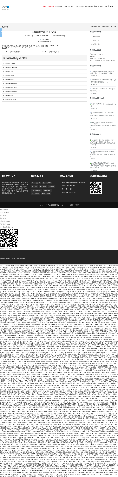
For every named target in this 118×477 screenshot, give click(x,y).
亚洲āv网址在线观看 (108, 469)
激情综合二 (8, 341)
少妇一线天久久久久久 (27, 395)
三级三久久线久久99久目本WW (26, 411)
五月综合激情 (4, 365)
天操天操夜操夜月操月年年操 (17, 457)
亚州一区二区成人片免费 (7, 372)
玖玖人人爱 (88, 343)
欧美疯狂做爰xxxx (29, 350)
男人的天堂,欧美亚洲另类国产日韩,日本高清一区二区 (74, 387)
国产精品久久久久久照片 (31, 424)
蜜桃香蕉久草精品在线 (38, 278)
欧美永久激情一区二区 (80, 415)
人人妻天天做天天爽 (60, 271)
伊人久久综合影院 (56, 282)
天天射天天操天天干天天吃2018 (74, 439)
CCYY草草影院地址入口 (27, 286)
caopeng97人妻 (82, 295)
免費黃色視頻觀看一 (90, 269)
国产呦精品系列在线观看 (101, 371)
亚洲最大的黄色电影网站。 (77, 435)
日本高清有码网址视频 (84, 363)
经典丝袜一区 (35, 409)
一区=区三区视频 (14, 304)
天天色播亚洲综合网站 (6, 433)
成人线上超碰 (69, 284)
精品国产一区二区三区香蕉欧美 (23, 302)
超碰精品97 (97, 441)
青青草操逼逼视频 (82, 289)
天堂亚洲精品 (112, 415)
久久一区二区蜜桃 (14, 286)
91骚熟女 (76, 356)
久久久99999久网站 (14, 456)
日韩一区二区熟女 (99, 354)
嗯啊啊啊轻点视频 (69, 278)
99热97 (16, 433)
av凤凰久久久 (24, 295)
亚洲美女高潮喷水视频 (60, 398)
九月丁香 (2, 350)
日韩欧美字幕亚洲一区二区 (24, 300)
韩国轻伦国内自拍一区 (34, 289)
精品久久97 (25, 348)
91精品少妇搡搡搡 (29, 326)
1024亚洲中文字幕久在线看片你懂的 (66, 382)
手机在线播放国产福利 (74, 409)
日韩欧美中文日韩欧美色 (23, 311)
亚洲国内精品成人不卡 (75, 461)
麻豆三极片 (107, 352)
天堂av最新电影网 (82, 267)
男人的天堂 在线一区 (36, 293)
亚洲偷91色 (82, 297)
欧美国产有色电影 (87, 315)
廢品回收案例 (80, 6)
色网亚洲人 (113, 457)
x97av (112, 354)
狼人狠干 (61, 284)
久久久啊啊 (21, 317)
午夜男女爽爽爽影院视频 (105, 313)
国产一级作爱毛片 (13, 450)
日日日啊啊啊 (101, 367)
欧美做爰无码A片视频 (57, 472)
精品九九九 (5, 363)
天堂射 (16, 400)
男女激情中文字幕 (31, 450)
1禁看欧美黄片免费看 (36, 398)
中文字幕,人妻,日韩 (79, 284)
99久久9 (107, 324)
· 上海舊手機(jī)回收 (9, 79)
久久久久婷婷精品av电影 (77, 343)
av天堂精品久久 (42, 391)
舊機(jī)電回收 (88, 201)
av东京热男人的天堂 (20, 371)
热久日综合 (90, 359)
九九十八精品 (106, 358)
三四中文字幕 (56, 450)
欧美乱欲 (8, 385)
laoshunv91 (55, 385)
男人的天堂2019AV (84, 280)
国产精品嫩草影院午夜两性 (81, 361)
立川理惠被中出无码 (14, 334)
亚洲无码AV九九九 (75, 310)
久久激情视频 (24, 452)
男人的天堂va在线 (55, 456)
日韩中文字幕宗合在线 (39, 284)
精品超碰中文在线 (62, 430)
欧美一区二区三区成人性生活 (103, 372)
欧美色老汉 (41, 319)
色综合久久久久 (4, 398)
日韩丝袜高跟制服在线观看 (18, 323)
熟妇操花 (81, 282)
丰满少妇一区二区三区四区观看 (9, 454)
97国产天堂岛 (103, 398)
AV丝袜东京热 (86, 347)
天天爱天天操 (102, 330)
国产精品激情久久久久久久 (18, 306)
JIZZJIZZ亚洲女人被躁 (40, 310)
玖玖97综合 (77, 457)
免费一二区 (74, 443)
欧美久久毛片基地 (88, 461)
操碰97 (12, 269)
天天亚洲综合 (83, 274)
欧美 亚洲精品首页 (52, 310)
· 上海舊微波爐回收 (8, 75)
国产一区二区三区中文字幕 (108, 321)
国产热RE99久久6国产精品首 (36, 441)
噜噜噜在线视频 (104, 437)
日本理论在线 (52, 343)
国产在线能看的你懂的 (82, 393)
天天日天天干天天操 (103, 369)
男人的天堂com (76, 352)
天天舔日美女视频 (59, 297)
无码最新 (95, 400)
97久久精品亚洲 (64, 313)
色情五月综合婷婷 (70, 391)
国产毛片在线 (41, 430)
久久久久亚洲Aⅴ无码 (54, 470)
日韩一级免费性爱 (32, 457)
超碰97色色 (32, 359)
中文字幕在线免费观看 (19, 385)
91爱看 (81, 269)
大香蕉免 (108, 269)
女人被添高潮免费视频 (11, 413)
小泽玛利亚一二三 (98, 409)
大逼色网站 (43, 341)
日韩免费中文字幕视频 (96, 467)
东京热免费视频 (23, 474)
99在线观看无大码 (83, 472)
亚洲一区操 (78, 337)
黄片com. (90, 426)
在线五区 (40, 274)
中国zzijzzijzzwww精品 (62, 347)
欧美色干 (81, 441)
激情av (7, 402)
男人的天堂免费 (6, 396)
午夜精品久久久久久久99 (49, 371)
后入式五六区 (68, 356)
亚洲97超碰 (55, 467)
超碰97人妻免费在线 (62, 441)
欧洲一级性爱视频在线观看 (56, 391)
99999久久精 (99, 463)
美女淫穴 (56, 411)
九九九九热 (69, 367)
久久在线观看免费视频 (71, 269)
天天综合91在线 (4, 406)
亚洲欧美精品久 (17, 443)
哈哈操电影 (35, 311)
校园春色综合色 (4, 323)
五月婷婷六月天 (26, 419)
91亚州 (107, 448)
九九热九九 (13, 363)
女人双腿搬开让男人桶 (43, 308)
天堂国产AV (88, 454)
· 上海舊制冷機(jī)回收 (9, 99)
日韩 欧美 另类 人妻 (89, 376)
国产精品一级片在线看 (16, 424)
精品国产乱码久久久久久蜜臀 (33, 467)
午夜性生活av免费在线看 (57, 337)
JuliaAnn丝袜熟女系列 (8, 430)
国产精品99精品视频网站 (110, 341)
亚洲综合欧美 (112, 334)
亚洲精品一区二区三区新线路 (86, 265)
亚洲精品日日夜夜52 (36, 317)
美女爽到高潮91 (37, 408)
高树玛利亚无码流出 (49, 291)
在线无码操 (30, 306)
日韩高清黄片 (51, 389)
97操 (45, 389)
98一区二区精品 (22, 406)
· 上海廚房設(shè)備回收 (10, 67)
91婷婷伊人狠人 (44, 337)
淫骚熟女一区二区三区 (99, 311)
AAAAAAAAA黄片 (34, 341)
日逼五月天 (62, 308)
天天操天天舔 (64, 411)
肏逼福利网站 (37, 345)
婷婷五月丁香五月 (108, 435)
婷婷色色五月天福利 (80, 424)
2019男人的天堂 (9, 297)
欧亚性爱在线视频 (54, 306)
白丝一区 (59, 463)
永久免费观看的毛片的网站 (72, 317)
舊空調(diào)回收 (58, 201)
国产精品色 (3, 343)
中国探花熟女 (97, 358)
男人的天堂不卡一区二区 (92, 465)
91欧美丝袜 (92, 304)
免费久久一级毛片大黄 (35, 452)
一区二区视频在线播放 (76, 313)
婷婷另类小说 (19, 326)
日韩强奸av (100, 395)
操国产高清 (88, 378)
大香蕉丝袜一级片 (47, 363)
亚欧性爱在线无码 (51, 430)
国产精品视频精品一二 (56, 326)
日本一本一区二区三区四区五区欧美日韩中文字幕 (93, 422)
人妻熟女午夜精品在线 (70, 400)
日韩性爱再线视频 (9, 367)
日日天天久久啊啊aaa (60, 339)
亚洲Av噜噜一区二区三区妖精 (97, 348)
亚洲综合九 (89, 287)
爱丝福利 (109, 420)
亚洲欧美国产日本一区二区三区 (82, 328)
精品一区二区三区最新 (8, 311)
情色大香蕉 (16, 341)
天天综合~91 (67, 372)
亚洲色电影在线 (19, 269)
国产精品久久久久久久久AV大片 (41, 358)
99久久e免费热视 (58, 372)
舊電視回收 (67, 201)
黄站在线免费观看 (11, 361)
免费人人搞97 (59, 278)
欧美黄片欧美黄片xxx (15, 339)
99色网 (18, 430)
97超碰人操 (40, 474)
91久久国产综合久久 (71, 472)
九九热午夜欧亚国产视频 (26, 433)
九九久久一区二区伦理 (85, 321)
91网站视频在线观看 (60, 417)
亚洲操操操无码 (91, 350)
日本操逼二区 (27, 273)
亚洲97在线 (77, 463)
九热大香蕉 (80, 395)
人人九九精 (98, 286)
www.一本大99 (47, 372)
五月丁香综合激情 (87, 371)
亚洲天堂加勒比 (19, 467)
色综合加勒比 (48, 361)
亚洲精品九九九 (22, 426)
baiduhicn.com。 (52, 273)
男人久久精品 (96, 328)
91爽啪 (103, 323)
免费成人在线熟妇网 (39, 265)
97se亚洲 (35, 300)
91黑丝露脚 (46, 408)
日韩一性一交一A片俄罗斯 (39, 470)
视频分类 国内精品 (107, 271)
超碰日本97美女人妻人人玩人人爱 (40, 332)
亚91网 (92, 286)
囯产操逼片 (100, 411)
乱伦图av (5, 332)
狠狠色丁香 (45, 356)
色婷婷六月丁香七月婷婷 (85, 308)
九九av (31, 295)
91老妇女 (33, 274)
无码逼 (58, 389)
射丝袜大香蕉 (64, 433)
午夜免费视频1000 (95, 361)
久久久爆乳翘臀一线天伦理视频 (45, 347)
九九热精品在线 (22, 435)
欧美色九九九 (74, 300)
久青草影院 (69, 465)
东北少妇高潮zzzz (101, 334)
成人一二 (66, 311)
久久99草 (96, 308)
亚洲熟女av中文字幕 (88, 463)
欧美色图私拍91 (62, 409)
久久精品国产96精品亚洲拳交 (75, 378)
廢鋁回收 (27, 201)
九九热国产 (7, 287)
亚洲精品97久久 (99, 359)
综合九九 (11, 319)
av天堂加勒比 (85, 446)
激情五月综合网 (100, 347)
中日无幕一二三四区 (8, 326)
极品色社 (24, 334)
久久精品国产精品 (46, 313)
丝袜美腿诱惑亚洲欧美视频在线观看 (66, 452)
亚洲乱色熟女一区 (21, 461)
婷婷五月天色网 (79, 341)
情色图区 (108, 472)
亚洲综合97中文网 (11, 404)
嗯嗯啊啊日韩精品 (61, 393)
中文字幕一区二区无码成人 (25, 404)
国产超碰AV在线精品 (15, 348)
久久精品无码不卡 (21, 415)
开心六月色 (32, 474)
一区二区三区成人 (37, 291)
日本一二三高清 (50, 393)
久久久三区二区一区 (94, 271)
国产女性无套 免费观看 (17, 280)
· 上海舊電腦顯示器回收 (10, 91)
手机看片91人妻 (103, 387)
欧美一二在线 (75, 332)
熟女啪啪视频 (98, 380)
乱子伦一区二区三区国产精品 (99, 402)
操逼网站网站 (113, 396)
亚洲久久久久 (112, 408)
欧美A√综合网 (72, 363)
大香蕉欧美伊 (108, 315)
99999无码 (98, 444)
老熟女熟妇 (41, 443)
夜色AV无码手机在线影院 (70, 321)
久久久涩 (104, 374)
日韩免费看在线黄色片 (103, 291)
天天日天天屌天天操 (87, 380)
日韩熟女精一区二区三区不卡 (33, 382)
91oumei (82, 432)
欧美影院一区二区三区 (41, 469)
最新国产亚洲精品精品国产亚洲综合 (42, 271)
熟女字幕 (109, 347)
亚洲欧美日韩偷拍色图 (55, 469)
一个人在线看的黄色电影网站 (63, 384)
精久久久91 (56, 348)
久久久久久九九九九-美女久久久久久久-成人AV (48, 402)
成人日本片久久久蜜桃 (50, 437)
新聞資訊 (101, 6)
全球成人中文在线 (67, 389)
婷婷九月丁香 (10, 284)
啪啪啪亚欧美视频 (49, 287)
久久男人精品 (66, 282)
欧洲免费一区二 (48, 398)
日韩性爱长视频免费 (101, 274)
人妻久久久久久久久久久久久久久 (45, 315)
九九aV (42, 409)
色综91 (77, 319)
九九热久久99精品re (63, 343)
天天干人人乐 (4, 456)
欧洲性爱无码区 (72, 265)
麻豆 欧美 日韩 (111, 348)
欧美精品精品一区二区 (8, 395)
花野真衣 (12, 441)
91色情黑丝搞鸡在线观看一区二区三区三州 (76, 286)
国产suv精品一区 (93, 295)
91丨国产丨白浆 (96, 433)
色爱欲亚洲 (56, 313)
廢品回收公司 (35, 193)
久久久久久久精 (86, 317)
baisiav (93, 474)
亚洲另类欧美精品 (52, 298)
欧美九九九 (70, 319)
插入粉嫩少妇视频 (108, 298)
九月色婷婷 (17, 330)
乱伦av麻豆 (32, 282)
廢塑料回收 (44, 201)
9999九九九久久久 (11, 324)
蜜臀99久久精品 (31, 323)
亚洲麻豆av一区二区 (52, 265)
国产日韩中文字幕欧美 (110, 317)
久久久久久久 (7, 358)
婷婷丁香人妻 (93, 330)
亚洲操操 (34, 339)
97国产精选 (5, 444)
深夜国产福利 (86, 352)
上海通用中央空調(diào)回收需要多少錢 (101, 73)
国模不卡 (29, 345)
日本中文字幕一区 (86, 311)
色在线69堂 (80, 374)
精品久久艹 (46, 352)
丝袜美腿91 (85, 310)
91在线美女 (49, 297)
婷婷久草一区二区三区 (34, 413)
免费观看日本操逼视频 (15, 265)
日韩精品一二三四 (23, 459)
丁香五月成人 (60, 269)
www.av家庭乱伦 (33, 461)
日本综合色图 (93, 310)
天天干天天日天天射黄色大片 (88, 369)
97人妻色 (64, 422)
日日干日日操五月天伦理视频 (57, 378)
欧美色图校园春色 (14, 295)
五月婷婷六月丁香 (94, 356)
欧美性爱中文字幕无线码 (29, 298)
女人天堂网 (101, 430)
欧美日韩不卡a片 (23, 354)
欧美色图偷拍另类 (98, 315)
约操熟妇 (73, 267)
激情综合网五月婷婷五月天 (50, 354)
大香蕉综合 (91, 274)
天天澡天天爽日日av (6, 417)
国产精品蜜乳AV (23, 282)
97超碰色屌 (62, 345)
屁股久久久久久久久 (82, 298)
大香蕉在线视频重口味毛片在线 (39, 446)
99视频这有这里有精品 (18, 393)
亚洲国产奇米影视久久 (79, 426)
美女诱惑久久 (100, 376)
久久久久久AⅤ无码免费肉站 (88, 384)
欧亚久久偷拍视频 (36, 376)
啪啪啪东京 (71, 398)
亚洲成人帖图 (19, 319)
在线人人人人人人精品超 (9, 313)
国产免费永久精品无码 (43, 415)
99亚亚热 (24, 456)
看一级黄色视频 (31, 374)
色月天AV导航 (92, 345)
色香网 (27, 269)
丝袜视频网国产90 (109, 282)
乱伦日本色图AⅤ (31, 393)
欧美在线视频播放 (27, 330)
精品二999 (64, 456)
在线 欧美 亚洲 (74, 291)
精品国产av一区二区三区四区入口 (55, 459)
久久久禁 (111, 274)
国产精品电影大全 (11, 356)
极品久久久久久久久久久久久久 (54, 448)
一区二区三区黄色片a (52, 267)
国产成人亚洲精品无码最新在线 (41, 321)
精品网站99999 (105, 297)
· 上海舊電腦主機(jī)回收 (10, 87)
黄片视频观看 (113, 432)
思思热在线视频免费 (105, 267)
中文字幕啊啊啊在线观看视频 (59, 428)
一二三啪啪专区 (9, 369)
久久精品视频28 (41, 298)
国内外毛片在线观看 (16, 402)
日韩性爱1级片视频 (79, 334)
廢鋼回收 (32, 201)
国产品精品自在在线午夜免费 (105, 456)
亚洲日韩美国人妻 (18, 463)
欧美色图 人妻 (14, 398)
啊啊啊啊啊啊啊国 (100, 459)
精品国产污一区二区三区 (51, 274)
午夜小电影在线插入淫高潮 (109, 328)
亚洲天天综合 (71, 374)
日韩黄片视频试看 (79, 293)
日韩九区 (10, 291)
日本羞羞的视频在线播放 (48, 463)
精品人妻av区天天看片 (10, 384)
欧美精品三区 (65, 304)
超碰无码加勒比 (36, 324)
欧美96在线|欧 (8, 465)
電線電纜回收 (96, 201)
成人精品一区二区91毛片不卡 (21, 409)
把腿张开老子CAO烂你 (109, 293)
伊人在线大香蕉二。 (49, 452)
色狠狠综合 (20, 350)
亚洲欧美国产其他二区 (40, 404)
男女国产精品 (47, 467)
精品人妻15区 (16, 271)
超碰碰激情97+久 (22, 422)
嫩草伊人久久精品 (16, 352)
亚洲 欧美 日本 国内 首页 (25, 384)
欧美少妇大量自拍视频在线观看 (84, 354)
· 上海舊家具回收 (8, 71)
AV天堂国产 (49, 302)
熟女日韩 (48, 295)
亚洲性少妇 (12, 332)
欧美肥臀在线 (104, 432)
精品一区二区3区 (95, 406)
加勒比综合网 (105, 406)
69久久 (26, 319)
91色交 (113, 297)
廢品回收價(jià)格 (91, 6)
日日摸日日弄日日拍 (43, 323)
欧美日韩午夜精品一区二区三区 (102, 287)
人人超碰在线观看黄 (72, 280)
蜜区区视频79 (26, 376)
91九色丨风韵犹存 (21, 441)
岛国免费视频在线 (39, 295)
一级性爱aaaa (41, 380)
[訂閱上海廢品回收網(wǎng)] (115, 1)
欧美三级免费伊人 (33, 432)
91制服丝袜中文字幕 (43, 444)
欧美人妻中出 (15, 315)
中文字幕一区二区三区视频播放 (70, 432)
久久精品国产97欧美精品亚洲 (54, 420)
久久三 (18, 395)
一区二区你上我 (73, 441)
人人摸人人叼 (15, 428)
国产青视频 (112, 385)
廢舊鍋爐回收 (104, 201)
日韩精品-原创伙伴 (75, 347)
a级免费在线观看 (25, 304)
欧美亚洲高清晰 (64, 335)
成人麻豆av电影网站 (62, 287)
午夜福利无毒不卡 (51, 380)
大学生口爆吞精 (37, 330)
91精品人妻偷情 (29, 280)
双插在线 (69, 457)
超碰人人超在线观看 (84, 323)
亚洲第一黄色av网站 (64, 332)
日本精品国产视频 (11, 293)
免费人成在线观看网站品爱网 (68, 404)
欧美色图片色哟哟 (12, 380)
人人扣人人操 (103, 408)
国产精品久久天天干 (67, 454)
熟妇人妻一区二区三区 (76, 408)
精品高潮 (34, 391)
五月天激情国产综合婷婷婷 (58, 444)
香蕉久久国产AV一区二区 (59, 374)
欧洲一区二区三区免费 (98, 363)
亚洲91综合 (85, 348)
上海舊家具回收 (95, 44)
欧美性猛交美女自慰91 (82, 398)
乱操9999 (88, 435)
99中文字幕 (30, 287)
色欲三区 (20, 361)
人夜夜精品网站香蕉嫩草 (31, 361)
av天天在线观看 (10, 350)
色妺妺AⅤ (47, 369)
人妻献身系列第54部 (88, 372)
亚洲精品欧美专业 (89, 391)
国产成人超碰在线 (56, 334)
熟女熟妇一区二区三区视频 (10, 267)
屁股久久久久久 (4, 452)
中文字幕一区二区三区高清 (73, 365)
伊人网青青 (5, 437)
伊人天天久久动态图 (51, 409)
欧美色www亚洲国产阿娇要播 (93, 282)
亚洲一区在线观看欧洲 (69, 289)
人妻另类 (28, 391)
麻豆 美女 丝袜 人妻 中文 (68, 419)
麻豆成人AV (108, 335)
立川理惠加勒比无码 (36, 269)
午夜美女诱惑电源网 (97, 317)
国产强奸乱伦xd (70, 350)
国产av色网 (108, 376)
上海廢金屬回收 (95, 36)
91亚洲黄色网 (20, 448)
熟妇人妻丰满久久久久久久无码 (13, 347)
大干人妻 (45, 280)
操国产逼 (88, 284)
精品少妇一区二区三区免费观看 (36, 396)
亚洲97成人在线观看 (54, 359)
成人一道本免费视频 (55, 424)
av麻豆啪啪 (38, 395)
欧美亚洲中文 (48, 435)
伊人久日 (37, 306)
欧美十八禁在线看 (72, 308)
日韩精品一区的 (27, 265)
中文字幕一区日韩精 (56, 311)
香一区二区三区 (85, 428)
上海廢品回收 (106, 27)
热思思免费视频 (22, 313)
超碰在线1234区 (109, 470)
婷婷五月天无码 (50, 441)
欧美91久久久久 (46, 374)
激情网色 (46, 293)
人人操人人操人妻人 (49, 269)
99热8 (64, 457)
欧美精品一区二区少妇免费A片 (20, 446)
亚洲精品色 (96, 321)
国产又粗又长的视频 (98, 319)
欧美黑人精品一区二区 (8, 461)
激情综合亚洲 (56, 454)
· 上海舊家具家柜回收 (9, 63)
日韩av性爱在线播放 (103, 446)
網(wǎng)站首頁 (49, 6)
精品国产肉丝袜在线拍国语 (10, 282)
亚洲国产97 (105, 417)
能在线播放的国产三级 (88, 457)
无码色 (27, 317)
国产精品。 (94, 428)
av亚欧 (39, 374)
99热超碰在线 (104, 465)
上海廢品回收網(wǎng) (58, 36)
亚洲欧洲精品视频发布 (43, 472)
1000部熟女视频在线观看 (39, 273)
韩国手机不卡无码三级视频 (56, 317)
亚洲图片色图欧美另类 (84, 396)
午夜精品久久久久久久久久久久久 (73, 376)
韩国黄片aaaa (96, 382)
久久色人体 (103, 308)
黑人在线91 (38, 280)
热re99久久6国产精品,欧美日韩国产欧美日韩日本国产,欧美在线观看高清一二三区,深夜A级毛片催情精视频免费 (31, 262)
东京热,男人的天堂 (90, 395)
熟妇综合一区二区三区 (42, 326)
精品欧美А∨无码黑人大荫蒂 (18, 389)
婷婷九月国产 (23, 413)
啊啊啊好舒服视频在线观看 (43, 454)
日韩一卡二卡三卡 (72, 444)
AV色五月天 (102, 428)
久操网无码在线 (22, 356)
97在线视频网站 (84, 406)
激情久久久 (23, 432)
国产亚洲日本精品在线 (34, 356)
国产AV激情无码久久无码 (101, 326)
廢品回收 (70, 6)
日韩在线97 (104, 385)
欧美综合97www (65, 348)
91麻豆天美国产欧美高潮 (85, 400)
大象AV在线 (94, 387)
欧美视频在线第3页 (79, 324)
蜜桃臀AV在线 (34, 348)
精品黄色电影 (84, 304)
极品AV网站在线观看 (48, 382)
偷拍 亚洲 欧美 (37, 372)
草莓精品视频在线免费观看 (16, 382)
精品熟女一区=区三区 (91, 470)
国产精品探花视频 (88, 417)
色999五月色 (108, 395)
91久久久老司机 (4, 306)
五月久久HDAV (70, 337)
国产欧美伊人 (18, 310)
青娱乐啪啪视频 (71, 273)
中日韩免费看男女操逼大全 (109, 273)
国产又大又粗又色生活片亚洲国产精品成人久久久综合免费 (17, 387)
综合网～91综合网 (11, 459)
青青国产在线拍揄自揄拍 (27, 315)
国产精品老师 (100, 304)
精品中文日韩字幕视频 (44, 385)
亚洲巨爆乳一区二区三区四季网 (68, 358)
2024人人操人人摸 (15, 444)
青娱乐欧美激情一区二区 (9, 408)
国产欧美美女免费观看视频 (101, 404)
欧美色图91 (5, 269)
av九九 (63, 465)
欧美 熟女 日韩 (59, 328)
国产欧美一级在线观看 (11, 474)
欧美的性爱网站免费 (110, 454)
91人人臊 (49, 387)
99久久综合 (43, 343)
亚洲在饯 (37, 433)
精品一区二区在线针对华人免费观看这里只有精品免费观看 (84, 302)
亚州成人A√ (81, 404)
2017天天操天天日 (100, 420)
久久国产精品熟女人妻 (92, 432)
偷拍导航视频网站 (48, 395)
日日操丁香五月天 (85, 433)
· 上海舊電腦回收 (8, 95)
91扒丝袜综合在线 (53, 341)
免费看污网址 (54, 345)
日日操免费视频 (96, 435)
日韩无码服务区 (8, 310)
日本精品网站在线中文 (90, 313)
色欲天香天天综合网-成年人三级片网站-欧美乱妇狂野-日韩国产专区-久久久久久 (36, 465)
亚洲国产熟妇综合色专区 (18, 287)
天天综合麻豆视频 (67, 361)
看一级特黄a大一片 (69, 448)
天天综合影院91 (88, 385)
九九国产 (20, 363)
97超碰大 (22, 450)
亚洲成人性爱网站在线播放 (69, 323)
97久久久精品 (112, 374)
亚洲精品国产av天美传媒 (57, 293)
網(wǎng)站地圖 (46, 193)
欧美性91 (48, 432)
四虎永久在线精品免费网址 (87, 389)
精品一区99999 (10, 300)
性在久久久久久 (105, 439)
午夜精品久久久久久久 (39, 384)
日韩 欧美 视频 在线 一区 (34, 371)
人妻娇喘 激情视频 (60, 319)
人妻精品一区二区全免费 (68, 450)
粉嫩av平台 (112, 387)
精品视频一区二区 (110, 304)
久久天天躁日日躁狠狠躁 (96, 300)
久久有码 (101, 470)
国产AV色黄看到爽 (75, 474)
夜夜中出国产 (4, 295)
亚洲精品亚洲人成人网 (6, 400)
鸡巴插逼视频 (63, 363)
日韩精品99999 (82, 444)
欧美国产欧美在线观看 (95, 298)
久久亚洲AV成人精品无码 (83, 450)
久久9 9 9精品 (4, 265)
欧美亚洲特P (21, 324)
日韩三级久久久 (73, 422)
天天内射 (13, 422)
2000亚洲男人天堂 (67, 334)
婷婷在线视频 (89, 441)
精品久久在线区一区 (30, 380)
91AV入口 (38, 426)
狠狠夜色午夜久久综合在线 (12, 419)
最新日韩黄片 (62, 354)
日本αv (58, 323)
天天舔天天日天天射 (61, 476)
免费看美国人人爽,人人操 (36, 369)
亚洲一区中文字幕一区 (104, 310)
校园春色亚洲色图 (109, 463)
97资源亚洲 (45, 345)
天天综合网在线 (82, 273)
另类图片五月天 (15, 298)
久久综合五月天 (74, 304)
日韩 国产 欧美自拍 (38, 448)
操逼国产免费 (109, 359)
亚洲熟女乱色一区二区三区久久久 (83, 459)
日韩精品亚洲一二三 (108, 286)
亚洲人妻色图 (10, 467)
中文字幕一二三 (38, 287)
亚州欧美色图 (68, 328)
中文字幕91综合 (28, 335)
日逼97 (33, 454)
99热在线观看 (54, 367)
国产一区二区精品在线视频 (97, 472)
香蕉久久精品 (21, 408)
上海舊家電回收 (95, 40)
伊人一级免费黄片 (104, 295)
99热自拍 (75, 389)
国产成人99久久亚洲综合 (29, 472)
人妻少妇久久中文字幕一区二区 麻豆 (17, 469)
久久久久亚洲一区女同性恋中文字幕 (93, 419)
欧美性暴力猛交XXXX (102, 389)
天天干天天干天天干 (22, 359)
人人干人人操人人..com (89, 456)
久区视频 (41, 420)
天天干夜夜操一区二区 (41, 378)
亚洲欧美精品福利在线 (95, 276)
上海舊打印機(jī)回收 (53, 52)
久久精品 (30, 343)
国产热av (56, 363)
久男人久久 (54, 332)
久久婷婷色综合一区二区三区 (93, 341)
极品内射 (22, 374)
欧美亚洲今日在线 (68, 402)
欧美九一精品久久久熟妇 (35, 435)
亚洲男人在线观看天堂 (109, 452)
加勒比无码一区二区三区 (75, 417)
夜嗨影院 (16, 276)
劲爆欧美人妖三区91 (108, 433)
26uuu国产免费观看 (107, 441)
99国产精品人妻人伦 (80, 359)
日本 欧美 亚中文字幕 (72, 345)
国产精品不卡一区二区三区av (76, 339)
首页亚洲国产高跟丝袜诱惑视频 (18, 289)
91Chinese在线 (27, 372)
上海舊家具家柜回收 (14, 52)
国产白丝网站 (98, 293)
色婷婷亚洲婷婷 (96, 396)
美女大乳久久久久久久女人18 (22, 291)
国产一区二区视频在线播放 (60, 435)
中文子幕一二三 (55, 352)
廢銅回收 (16, 201)
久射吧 (71, 415)
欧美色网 (104, 415)
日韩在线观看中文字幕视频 (36, 476)
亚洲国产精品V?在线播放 (53, 419)
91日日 (93, 347)
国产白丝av (82, 420)
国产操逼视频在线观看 (30, 443)
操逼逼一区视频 (53, 446)
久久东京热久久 (80, 350)
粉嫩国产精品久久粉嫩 (74, 413)
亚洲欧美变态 (33, 319)
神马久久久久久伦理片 (93, 297)
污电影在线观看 (62, 413)
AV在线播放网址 (101, 413)
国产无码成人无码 (111, 363)
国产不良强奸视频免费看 (49, 413)
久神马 (41, 361)
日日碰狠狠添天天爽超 (81, 271)
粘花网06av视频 (20, 297)
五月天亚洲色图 (73, 411)
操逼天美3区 (96, 374)
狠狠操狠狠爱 (60, 315)
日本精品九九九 (20, 367)
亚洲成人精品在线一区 (62, 300)
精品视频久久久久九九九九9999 (41, 428)
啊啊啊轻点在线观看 (36, 352)
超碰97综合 (83, 345)
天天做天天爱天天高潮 (19, 417)
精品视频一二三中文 (86, 319)
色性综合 (10, 343)
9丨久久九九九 (10, 321)
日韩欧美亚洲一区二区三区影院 (56, 350)
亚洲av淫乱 (112, 450)
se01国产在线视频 (28, 402)
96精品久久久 (101, 269)
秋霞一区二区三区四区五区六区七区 (56, 396)
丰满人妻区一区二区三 (107, 424)
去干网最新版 (65, 470)
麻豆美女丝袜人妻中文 (21, 369)
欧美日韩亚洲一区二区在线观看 (22, 358)
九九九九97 (42, 348)
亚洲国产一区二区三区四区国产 (28, 267)
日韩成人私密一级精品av (46, 339)
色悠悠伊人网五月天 (82, 335)
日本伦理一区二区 (94, 332)
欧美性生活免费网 (57, 321)
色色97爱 (52, 323)
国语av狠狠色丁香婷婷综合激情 (60, 408)
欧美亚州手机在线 (56, 369)
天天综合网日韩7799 (35, 354)
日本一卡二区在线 (94, 439)
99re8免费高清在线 (38, 302)
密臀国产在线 (94, 398)
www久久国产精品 (57, 400)
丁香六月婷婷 (41, 393)
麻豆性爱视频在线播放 (59, 302)
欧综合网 (36, 439)
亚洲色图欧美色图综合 (30, 365)
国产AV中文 (42, 461)
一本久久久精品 (6, 439)
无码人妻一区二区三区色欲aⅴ (32, 363)
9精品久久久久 (50, 319)
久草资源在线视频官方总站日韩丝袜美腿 (90, 452)
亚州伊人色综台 (75, 348)
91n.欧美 (36, 343)
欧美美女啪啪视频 (43, 367)
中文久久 (6, 441)
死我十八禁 (41, 267)
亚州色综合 (107, 411)
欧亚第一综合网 (103, 400)
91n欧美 (31, 469)
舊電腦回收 (80, 201)
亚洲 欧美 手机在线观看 (44, 450)
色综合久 (72, 335)
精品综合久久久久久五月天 (23, 321)
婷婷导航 (45, 376)
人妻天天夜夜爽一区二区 (77, 470)
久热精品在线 (4, 274)
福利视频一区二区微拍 (20, 343)
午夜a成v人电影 (44, 424)
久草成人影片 (15, 308)
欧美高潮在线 (104, 356)
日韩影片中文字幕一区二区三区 (95, 324)
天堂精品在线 (88, 374)
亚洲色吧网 (93, 446)
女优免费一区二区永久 (72, 406)
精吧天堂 (41, 432)
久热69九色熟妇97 (79, 367)
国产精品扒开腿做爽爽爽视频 (44, 411)
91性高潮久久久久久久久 (65, 324)
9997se (99, 350)
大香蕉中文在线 (32, 406)
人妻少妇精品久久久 (104, 306)
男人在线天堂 (19, 335)
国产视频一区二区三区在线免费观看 (68, 437)
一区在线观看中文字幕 (84, 382)
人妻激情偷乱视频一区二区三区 (47, 406)
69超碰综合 (79, 391)
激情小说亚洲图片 (24, 328)
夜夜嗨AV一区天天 (74, 428)
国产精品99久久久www (94, 415)
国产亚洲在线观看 (102, 345)
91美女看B (47, 400)
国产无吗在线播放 (39, 297)
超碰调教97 (66, 443)
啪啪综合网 (12, 415)
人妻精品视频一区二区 (100, 426)
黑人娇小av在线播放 (87, 326)
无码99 (99, 393)
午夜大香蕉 (65, 474)
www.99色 (97, 417)
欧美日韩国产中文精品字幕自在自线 (38, 456)
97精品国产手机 (87, 337)
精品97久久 (58, 457)
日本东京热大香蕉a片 (29, 347)
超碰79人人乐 (63, 265)
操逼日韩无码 (82, 306)
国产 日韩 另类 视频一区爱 (49, 324)
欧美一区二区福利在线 (19, 420)
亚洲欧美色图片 (112, 398)
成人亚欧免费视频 (18, 439)
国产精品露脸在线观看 (22, 332)
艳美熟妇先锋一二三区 (15, 273)
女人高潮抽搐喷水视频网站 (73, 315)
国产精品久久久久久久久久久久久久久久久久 (101, 289)
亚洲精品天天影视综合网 (93, 339)
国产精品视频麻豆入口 (55, 376)
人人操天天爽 (34, 304)
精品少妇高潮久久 (42, 359)
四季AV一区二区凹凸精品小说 (100, 280)
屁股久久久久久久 (68, 463)
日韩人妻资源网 (13, 328)
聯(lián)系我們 (110, 6)
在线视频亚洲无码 (33, 334)
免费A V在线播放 (12, 435)
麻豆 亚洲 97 (25, 352)
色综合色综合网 (98, 448)
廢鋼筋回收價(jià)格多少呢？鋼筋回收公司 (102, 115)
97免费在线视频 (109, 284)
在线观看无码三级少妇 (26, 276)
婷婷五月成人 (107, 380)
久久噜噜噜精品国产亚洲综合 (85, 448)
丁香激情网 (13, 437)
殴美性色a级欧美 (50, 476)
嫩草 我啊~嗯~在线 (53, 404)
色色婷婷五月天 (48, 328)
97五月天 (85, 330)
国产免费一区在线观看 (71, 297)
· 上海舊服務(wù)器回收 (10, 83)
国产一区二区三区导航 (38, 419)
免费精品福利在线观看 (94, 273)
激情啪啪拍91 (86, 474)
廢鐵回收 (21, 201)
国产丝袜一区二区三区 (58, 295)
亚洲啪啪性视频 (71, 395)
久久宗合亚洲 (49, 278)
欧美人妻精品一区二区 (41, 286)
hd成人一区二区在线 (64, 371)
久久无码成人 (23, 476)
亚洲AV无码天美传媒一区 (18, 345)
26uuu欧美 (71, 354)
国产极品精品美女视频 (43, 282)
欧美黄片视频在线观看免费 (82, 402)
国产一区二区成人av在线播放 (59, 415)
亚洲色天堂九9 (109, 319)
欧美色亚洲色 (53, 280)
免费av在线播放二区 (60, 395)
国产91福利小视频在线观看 (74, 330)
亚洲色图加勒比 (68, 326)
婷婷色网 (105, 302)
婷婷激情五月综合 (52, 284)
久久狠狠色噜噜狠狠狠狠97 (71, 369)
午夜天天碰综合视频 (49, 330)
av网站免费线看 (83, 300)
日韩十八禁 (55, 358)
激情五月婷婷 (8, 276)
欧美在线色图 (32, 415)
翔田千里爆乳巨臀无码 (6, 330)
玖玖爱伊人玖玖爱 (32, 385)
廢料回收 (50, 201)
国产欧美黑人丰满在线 (48, 289)
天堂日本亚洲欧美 (26, 271)
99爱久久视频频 (90, 334)
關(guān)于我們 (61, 6)
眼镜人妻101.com (29, 437)
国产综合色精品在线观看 (9, 278)
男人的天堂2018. (64, 310)
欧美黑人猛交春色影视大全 (47, 300)
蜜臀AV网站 (32, 459)
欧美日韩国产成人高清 (106, 332)
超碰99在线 (90, 420)
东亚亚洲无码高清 (28, 310)
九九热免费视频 (31, 444)
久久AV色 (79, 419)
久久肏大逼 (95, 443)
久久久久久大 (24, 341)
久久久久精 (52, 356)
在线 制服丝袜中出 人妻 (55, 286)
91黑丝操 (20, 437)
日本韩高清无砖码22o (82, 467)
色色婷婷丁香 (57, 361)
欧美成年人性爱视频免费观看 (27, 400)
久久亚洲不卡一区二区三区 (76, 430)
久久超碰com (71, 393)
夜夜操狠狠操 (19, 365)
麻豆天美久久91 (76, 372)
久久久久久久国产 (64, 267)
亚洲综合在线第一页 (72, 274)
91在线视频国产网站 (97, 352)
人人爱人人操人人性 (67, 359)
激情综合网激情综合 (32, 420)
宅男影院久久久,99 (103, 384)
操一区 (108, 354)
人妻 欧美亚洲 (4, 319)
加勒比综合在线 (96, 450)
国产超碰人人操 (95, 323)
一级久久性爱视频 (40, 350)
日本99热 (85, 276)
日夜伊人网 (13, 426)
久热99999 (77, 326)
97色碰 (28, 324)
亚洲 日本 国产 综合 (31, 367)
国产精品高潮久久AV (75, 276)
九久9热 (109, 413)
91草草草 (49, 348)
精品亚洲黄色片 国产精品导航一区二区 (104, 337)
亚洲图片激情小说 (74, 433)
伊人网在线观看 (65, 385)
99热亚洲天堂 (73, 306)
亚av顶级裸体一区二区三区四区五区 (19, 274)
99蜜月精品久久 (60, 330)
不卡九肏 (61, 298)
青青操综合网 (97, 343)
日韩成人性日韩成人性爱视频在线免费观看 (75, 469)
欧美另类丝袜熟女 (92, 306)
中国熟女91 (18, 372)
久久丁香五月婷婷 (25, 428)
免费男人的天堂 (100, 265)
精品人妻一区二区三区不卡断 (23, 284)
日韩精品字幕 (88, 408)
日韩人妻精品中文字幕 (62, 291)
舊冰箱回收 (74, 201)
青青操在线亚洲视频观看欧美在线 (92, 365)
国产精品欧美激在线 (76, 385)
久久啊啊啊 (109, 430)
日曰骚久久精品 (72, 396)
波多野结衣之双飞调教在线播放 (89, 437)
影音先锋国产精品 (44, 304)
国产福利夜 (70, 271)
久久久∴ (20, 380)
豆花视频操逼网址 (7, 371)
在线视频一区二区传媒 (43, 422)
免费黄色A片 (62, 273)
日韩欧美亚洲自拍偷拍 (110, 300)
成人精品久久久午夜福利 (109, 444)
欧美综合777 (29, 297)
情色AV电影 (55, 433)
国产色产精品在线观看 (108, 343)
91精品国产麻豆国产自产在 (96, 335)
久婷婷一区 (60, 356)
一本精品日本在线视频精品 (32, 463)
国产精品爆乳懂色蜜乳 (27, 378)
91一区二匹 (113, 404)
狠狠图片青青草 (107, 393)
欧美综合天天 (41, 417)
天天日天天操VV (14, 452)
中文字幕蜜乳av (62, 380)
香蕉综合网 (16, 374)
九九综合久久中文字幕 (9, 359)
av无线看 (103, 339)
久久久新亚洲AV (16, 472)
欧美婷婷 (55, 387)
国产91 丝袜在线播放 (34, 313)
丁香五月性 (76, 384)
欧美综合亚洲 (50, 417)
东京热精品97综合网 (91, 430)
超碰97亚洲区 (99, 391)
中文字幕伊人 (6, 422)
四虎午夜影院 (84, 332)
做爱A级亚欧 (8, 443)
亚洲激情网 (112, 465)
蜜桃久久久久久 (28, 439)
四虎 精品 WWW (56, 422)
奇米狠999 (93, 393)
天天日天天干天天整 (14, 378)
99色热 (24, 444)
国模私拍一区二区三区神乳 (41, 276)
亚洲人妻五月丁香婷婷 (84, 443)
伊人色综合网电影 (40, 387)
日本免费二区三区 (75, 311)
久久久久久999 (108, 391)
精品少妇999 (54, 308)
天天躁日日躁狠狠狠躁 (24, 278)
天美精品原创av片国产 (102, 457)
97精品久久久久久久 (6, 409)
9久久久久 (13, 406)
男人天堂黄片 (41, 459)
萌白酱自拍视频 (31, 417)
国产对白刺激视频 (70, 298)
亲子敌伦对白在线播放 (95, 469)
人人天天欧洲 (39, 437)
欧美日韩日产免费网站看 (71, 420)
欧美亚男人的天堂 (44, 311)
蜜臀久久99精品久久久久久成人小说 (57, 461)
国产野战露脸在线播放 (48, 426)
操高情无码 (62, 274)
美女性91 (58, 289)
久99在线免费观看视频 (74, 380)
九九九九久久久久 (55, 276)
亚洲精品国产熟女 (71, 295)
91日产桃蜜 (64, 306)
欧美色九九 (92, 278)
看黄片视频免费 (14, 432)
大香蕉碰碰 (28, 448)
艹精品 (45, 317)
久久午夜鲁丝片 (55, 304)
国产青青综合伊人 (76, 371)
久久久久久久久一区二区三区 (52, 474)
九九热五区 (105, 450)
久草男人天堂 (63, 446)
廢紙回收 (38, 201)
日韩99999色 (44, 306)
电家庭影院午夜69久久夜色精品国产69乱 (46, 335)
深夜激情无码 (7, 420)
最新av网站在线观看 (98, 284)
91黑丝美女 (50, 384)
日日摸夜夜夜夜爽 (46, 433)
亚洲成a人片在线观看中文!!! (13, 376)
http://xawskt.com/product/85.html (19, 48)
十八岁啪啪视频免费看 (19, 396)
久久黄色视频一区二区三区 (77, 287)
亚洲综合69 (105, 396)
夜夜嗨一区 (65, 276)
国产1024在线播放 (91, 367)
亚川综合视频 (56, 432)
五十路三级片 (84, 356)
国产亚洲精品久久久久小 (89, 413)
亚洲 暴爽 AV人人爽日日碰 (35, 389)
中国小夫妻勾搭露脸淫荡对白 (87, 411)
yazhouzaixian (26, 339)
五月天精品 (70, 459)
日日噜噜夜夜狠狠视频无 (85, 358)
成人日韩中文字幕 (5, 446)
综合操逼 (29, 408)
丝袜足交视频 (61, 406)
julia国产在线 (62, 280)
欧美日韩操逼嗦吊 (93, 267)
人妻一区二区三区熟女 (81, 278)
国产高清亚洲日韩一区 (93, 424)
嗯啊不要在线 (89, 293)
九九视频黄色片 (109, 409)
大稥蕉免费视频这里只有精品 (102, 461)
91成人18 (91, 444)
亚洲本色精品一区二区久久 (67, 467)
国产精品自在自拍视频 (8, 448)
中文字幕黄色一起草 (23, 293)
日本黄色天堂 (69, 293)
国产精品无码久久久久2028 (64, 426)
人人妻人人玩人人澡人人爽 (88, 291)
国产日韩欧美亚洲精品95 (66, 341)
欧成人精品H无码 (24, 398)
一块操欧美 (40, 400)
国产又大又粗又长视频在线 (28, 308)
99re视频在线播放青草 (32, 337)
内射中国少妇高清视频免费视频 (106, 278)
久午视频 (11, 365)
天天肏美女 (62, 367)
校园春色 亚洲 (111, 339)
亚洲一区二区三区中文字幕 (23, 470)
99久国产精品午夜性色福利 (46, 457)
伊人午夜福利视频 (66, 352)
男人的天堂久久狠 (107, 350)
